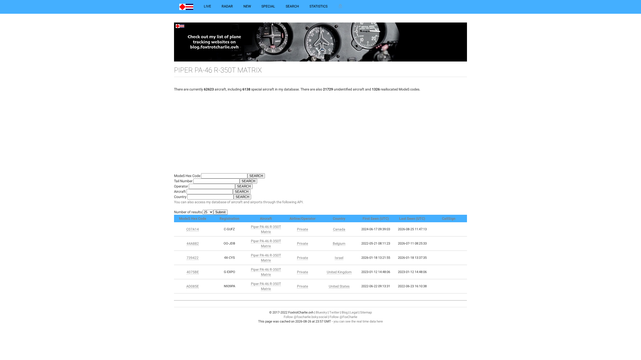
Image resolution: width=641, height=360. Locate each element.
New (247, 6)
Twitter (334, 312)
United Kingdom (339, 272)
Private (302, 229)
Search (292, 6)
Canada (339, 229)
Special (268, 6)
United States (339, 286)
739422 (193, 258)
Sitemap (366, 312)
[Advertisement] (320, 135)
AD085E (192, 286)
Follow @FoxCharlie (343, 317)
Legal (354, 312)
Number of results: (188, 212)
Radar (227, 6)
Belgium (339, 244)
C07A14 (192, 229)
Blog (345, 312)
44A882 (193, 244)
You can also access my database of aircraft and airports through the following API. (239, 202)
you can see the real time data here (358, 321)
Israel (339, 258)
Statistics (318, 6)
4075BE (193, 272)
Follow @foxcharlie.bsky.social (305, 317)
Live (207, 6)
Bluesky (321, 312)
